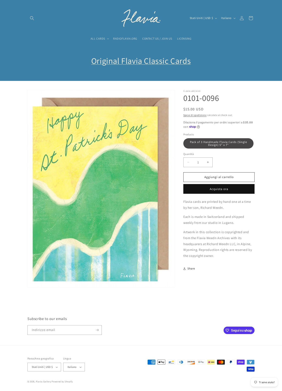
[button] (32, 18)
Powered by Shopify (62, 381)
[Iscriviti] (97, 330)
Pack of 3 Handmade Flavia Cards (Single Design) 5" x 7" (218, 143)
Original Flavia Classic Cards (141, 60)
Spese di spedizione (194, 115)
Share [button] (191, 268)
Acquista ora (219, 189)
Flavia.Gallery (43, 381)
